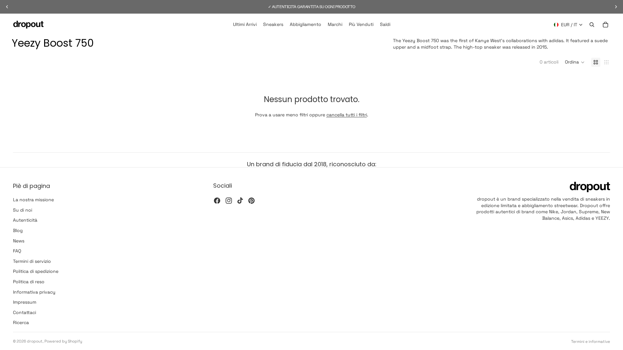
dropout (35, 341)
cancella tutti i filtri (346, 115)
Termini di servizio (32, 261)
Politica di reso (28, 282)
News (18, 241)
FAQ (17, 251)
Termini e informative (590, 341)
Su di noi (22, 210)
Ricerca (21, 323)
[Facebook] (217, 200)
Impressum (24, 302)
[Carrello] (605, 25)
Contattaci (24, 312)
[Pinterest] (251, 200)
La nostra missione (33, 200)
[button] (575, 62)
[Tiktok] (240, 200)
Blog (18, 230)
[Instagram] (229, 200)
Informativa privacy (34, 292)
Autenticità (25, 220)
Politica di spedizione (35, 271)
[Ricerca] (592, 25)
